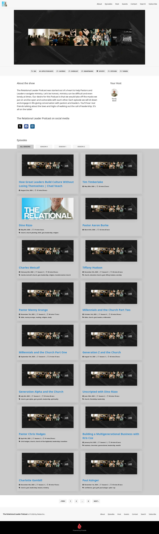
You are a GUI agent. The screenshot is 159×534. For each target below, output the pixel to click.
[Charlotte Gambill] (48, 463)
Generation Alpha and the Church (41, 391)
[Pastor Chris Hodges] (48, 417)
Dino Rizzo (25, 225)
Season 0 (44, 147)
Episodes (108, 4)
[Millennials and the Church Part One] (48, 335)
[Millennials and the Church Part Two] (111, 293)
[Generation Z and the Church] (111, 335)
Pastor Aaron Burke (95, 225)
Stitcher (113, 71)
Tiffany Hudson (92, 267)
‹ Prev (62, 501)
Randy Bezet (114, 100)
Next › (96, 501)
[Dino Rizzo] (48, 208)
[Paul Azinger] (111, 463)
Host (117, 4)
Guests (125, 4)
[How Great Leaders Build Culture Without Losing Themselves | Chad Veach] (48, 165)
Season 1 (62, 147)
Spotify (102, 71)
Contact (134, 4)
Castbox (62, 71)
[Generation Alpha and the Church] (48, 375)
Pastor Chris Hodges (32, 434)
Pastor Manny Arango (33, 310)
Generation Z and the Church (101, 352)
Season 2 (81, 147)
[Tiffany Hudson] (111, 251)
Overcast (74, 71)
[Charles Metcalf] (48, 251)
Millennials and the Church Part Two (106, 310)
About (99, 4)
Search (143, 4)
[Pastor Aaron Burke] (111, 208)
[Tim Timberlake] (111, 165)
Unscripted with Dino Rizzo (100, 391)
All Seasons (25, 147)
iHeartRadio (88, 71)
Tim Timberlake (92, 182)
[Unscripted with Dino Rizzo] (111, 375)
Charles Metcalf (29, 267)
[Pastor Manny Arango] (48, 293)
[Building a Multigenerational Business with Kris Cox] (111, 417)
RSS (35, 71)
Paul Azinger (90, 480)
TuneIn (125, 71)
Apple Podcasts (47, 71)
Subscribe (153, 4)
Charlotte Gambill (30, 480)
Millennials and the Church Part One (43, 352)
